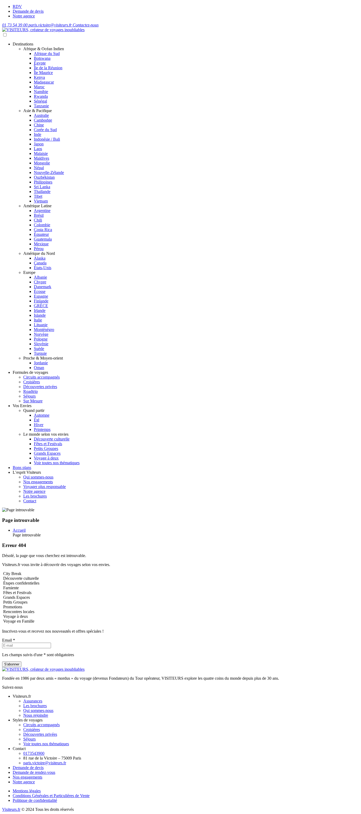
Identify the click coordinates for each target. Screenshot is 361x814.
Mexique (41, 244)
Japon (39, 144)
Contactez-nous (86, 25)
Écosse (39, 291)
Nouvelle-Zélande (49, 172)
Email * (8, 640)
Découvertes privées (40, 386)
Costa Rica (43, 229)
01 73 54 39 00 (15, 25)
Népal (39, 167)
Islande (40, 315)
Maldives (41, 158)
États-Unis (42, 267)
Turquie (40, 353)
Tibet (38, 196)
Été (36, 420)
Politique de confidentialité (35, 800)
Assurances (32, 701)
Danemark (42, 286)
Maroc (39, 87)
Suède (39, 348)
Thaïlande (42, 191)
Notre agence (24, 16)
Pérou (39, 248)
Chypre (40, 282)
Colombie (42, 225)
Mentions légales (27, 791)
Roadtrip (30, 391)
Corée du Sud (45, 129)
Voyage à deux (46, 458)
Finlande (41, 301)
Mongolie (42, 163)
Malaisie (41, 153)
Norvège (41, 334)
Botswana (42, 58)
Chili (38, 220)
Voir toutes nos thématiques (57, 463)
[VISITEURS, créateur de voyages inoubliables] (43, 29)
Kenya (39, 77)
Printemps (42, 429)
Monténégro (44, 329)
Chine (39, 125)
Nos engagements (38, 482)
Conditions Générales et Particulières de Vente (51, 795)
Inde (37, 134)
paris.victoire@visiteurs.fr (51, 25)
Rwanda (41, 96)
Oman (39, 367)
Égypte (40, 63)
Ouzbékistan (44, 177)
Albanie (40, 277)
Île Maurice (43, 72)
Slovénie (41, 344)
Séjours (29, 396)
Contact (29, 501)
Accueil (19, 530)
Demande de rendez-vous (34, 772)
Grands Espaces (47, 453)
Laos (38, 148)
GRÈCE (41, 305)
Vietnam (41, 201)
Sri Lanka (42, 187)
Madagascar (44, 82)
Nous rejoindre (35, 715)
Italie (38, 320)
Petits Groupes (46, 448)
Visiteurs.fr (11, 809)
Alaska (39, 258)
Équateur (41, 234)
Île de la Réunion (48, 68)
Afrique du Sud (47, 53)
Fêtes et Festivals (48, 444)
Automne (41, 415)
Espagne (41, 296)
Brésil (39, 215)
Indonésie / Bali (47, 139)
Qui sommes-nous (38, 477)
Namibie (41, 91)
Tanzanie (41, 106)
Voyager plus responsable (44, 486)
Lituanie (41, 325)
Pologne (41, 339)
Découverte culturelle (52, 439)
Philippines (43, 182)
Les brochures (35, 496)
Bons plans (22, 467)
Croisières (31, 382)
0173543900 (33, 753)
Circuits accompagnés (41, 377)
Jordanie (41, 363)
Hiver (38, 424)
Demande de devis (28, 11)
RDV (17, 6)
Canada (40, 263)
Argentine (42, 210)
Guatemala (43, 239)
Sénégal (40, 101)
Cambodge (43, 120)
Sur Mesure (33, 401)
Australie (41, 115)
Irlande (39, 310)
